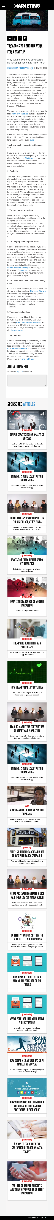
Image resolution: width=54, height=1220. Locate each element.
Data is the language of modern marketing (27, 603)
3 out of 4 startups (20, 114)
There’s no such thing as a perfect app (27, 645)
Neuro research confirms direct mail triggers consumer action (27, 895)
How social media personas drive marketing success (27, 1062)
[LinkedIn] (9, 38)
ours (32, 140)
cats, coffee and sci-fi (17, 348)
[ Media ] (27, 805)
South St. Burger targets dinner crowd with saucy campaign (27, 854)
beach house (17, 330)
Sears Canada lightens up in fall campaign (27, 812)
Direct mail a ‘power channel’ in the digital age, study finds (27, 520)
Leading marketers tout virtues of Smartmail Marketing (27, 728)
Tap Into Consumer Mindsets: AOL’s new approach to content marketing (27, 1189)
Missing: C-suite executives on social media (27, 478)
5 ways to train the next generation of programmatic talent (27, 1147)
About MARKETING (36, 1218)
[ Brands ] (27, 847)
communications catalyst (18, 268)
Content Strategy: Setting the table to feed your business (27, 937)
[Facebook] (20, 38)
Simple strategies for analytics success (27, 436)
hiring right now (27, 359)
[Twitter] (25, 38)
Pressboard (22, 270)
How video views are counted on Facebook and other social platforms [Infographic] (27, 1106)
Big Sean (29, 158)
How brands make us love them (27, 687)
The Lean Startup (38, 291)
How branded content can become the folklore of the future (27, 980)
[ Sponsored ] (27, 430)
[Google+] (14, 38)
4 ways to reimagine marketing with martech (27, 561)
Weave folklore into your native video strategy (27, 1020)
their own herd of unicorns (28, 322)
